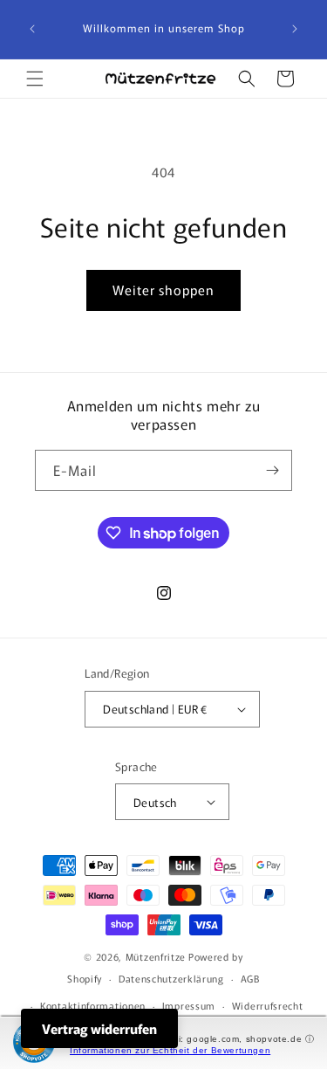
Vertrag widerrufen (99, 1028)
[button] (35, 78)
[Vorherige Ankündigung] (32, 29)
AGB (250, 978)
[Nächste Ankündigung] (295, 29)
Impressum (188, 1005)
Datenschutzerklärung (171, 978)
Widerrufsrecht (267, 1005)
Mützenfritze (156, 956)
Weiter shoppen (163, 289)
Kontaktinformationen (93, 1005)
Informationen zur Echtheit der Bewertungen (170, 1050)
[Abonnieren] (272, 470)
